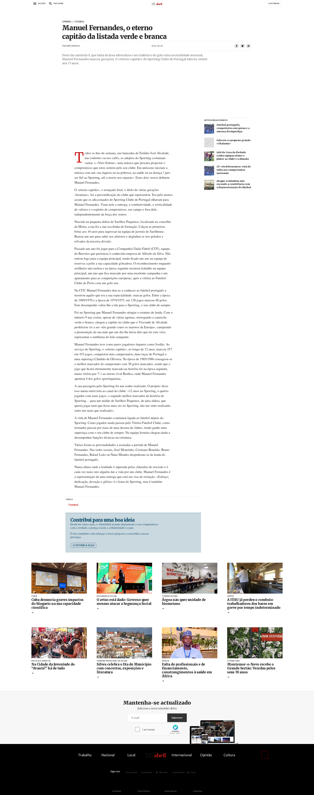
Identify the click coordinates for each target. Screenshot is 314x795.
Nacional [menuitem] (108, 755)
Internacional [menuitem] (182, 755)
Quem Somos (170, 791)
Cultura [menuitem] (229, 755)
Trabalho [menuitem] (85, 755)
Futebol (73, 504)
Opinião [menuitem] (206, 755)
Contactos (197, 791)
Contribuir (116, 791)
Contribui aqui (83, 545)
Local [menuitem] (131, 755)
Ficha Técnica (144, 791)
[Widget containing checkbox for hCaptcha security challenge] (157, 729)
